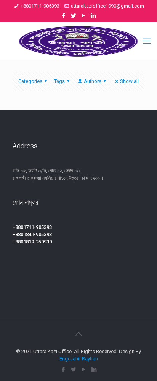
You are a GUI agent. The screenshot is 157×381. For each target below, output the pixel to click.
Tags (59, 81)
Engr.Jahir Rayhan (78, 359)
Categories (30, 81)
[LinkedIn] (94, 15)
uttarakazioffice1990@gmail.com (107, 6)
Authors (92, 81)
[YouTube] (84, 15)
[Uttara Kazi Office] (78, 41)
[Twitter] (74, 15)
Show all (129, 81)
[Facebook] (64, 15)
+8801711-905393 (40, 6)
